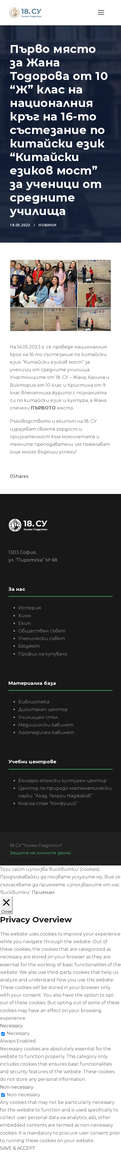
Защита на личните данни (40, 852)
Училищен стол (38, 717)
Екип (24, 623)
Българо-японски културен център (62, 780)
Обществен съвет (42, 631)
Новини (48, 224)
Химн (24, 615)
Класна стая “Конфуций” (48, 803)
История (29, 607)
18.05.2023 (20, 224)
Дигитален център (43, 709)
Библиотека (33, 701)
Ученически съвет (41, 638)
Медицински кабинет (45, 725)
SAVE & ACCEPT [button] (17, 1148)
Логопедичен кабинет (46, 732)
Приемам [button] (43, 892)
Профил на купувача (42, 654)
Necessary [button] (11, 1025)
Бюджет (29, 646)
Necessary (18, 1033)
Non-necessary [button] (16, 1087)
